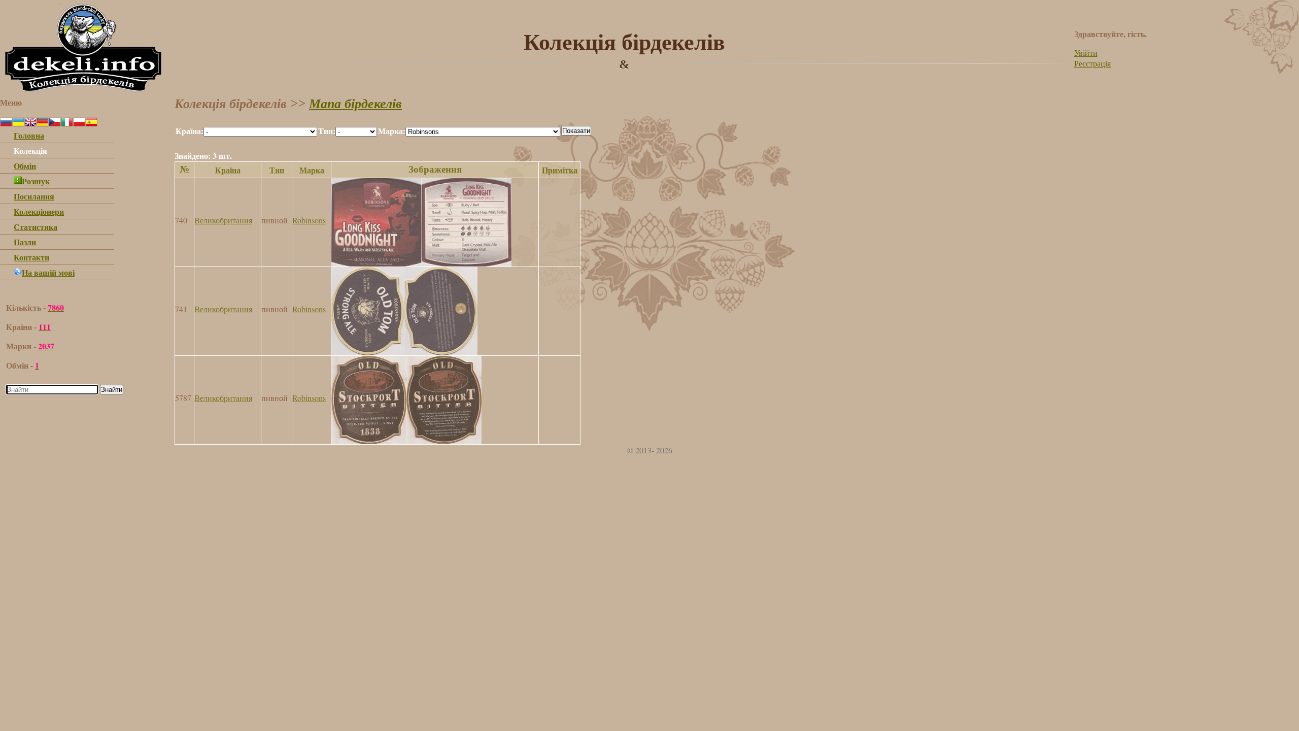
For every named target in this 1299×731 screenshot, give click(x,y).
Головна (29, 135)
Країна (228, 170)
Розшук (36, 181)
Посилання (34, 196)
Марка (311, 170)
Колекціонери (39, 211)
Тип (276, 170)
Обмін (25, 166)
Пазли (25, 242)
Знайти (111, 389)
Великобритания (223, 220)
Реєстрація (1092, 63)
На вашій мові (48, 272)
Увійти (1086, 52)
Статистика (35, 226)
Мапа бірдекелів (355, 103)
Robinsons (309, 220)
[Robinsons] (421, 263)
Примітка (559, 170)
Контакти (31, 257)
